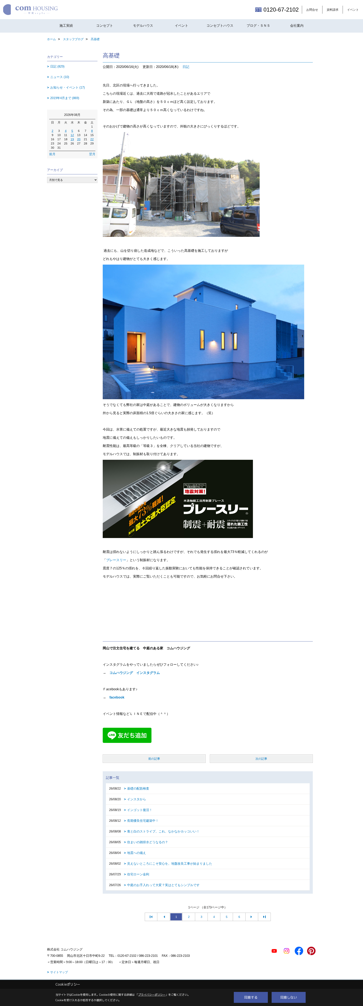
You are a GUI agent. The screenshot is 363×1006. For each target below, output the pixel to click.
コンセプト (104, 25)
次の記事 (261, 758)
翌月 (92, 154)
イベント (353, 9)
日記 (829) (57, 66)
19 (72, 139)
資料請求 (332, 9)
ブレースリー (116, 560)
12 (72, 135)
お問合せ (312, 9)
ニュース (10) (59, 77)
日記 (186, 67)
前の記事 (154, 758)
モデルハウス (143, 25)
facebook (116, 697)
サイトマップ (59, 972)
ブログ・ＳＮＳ (258, 25)
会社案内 (297, 25)
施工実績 (66, 25)
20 (78, 139)
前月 (52, 154)
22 (92, 139)
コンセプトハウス (219, 25)
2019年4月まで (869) (64, 98)
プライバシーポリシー (152, 995)
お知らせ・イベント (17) (67, 87)
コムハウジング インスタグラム (134, 673)
